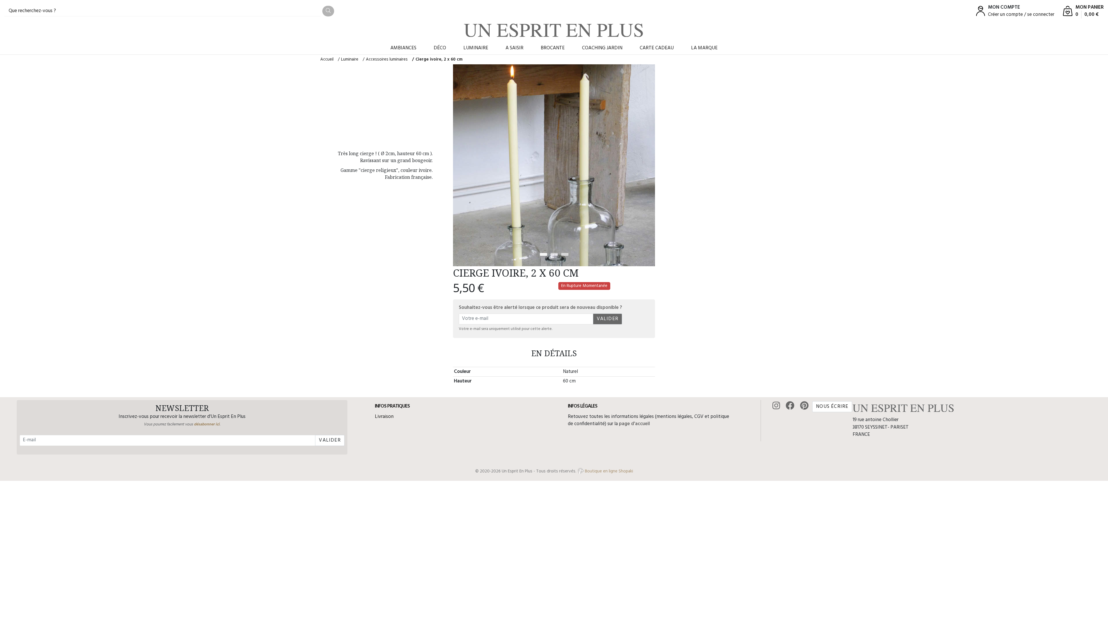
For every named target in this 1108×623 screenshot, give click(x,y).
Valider (329, 440)
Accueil (327, 59)
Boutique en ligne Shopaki (608, 471)
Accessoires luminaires (387, 59)
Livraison (384, 417)
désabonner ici (207, 424)
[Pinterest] (804, 406)
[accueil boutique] (553, 30)
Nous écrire (832, 406)
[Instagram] (776, 406)
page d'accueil (634, 424)
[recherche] (328, 11)
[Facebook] (790, 406)
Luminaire (349, 59)
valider (607, 319)
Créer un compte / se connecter (1021, 14)
